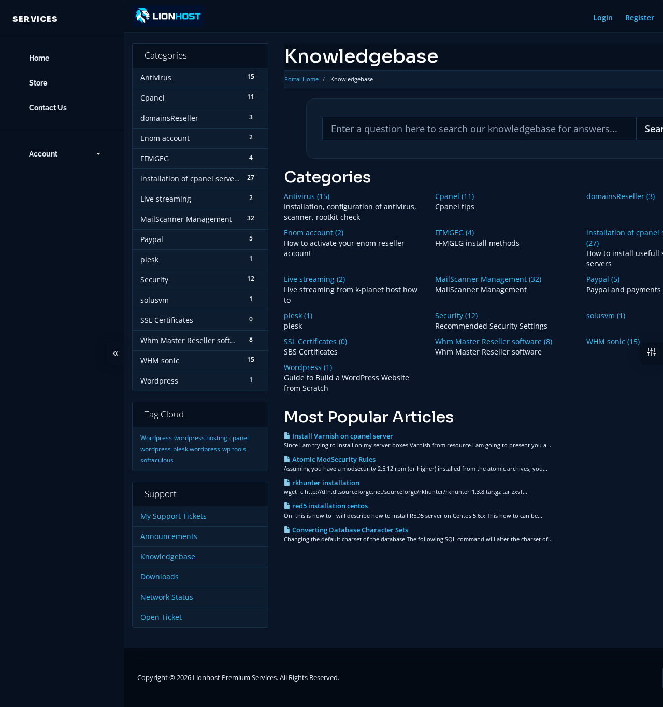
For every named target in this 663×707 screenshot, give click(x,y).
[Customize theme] (651, 353)
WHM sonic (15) (613, 341)
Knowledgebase (167, 556)
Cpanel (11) (454, 196)
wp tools (234, 449)
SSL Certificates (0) (315, 341)
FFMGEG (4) (454, 232)
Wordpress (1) (308, 367)
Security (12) (456, 315)
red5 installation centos (329, 506)
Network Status (166, 597)
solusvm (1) (605, 315)
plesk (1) (298, 315)
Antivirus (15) (306, 196)
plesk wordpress (196, 449)
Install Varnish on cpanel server (342, 436)
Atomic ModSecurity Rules (333, 459)
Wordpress (156, 437)
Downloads (159, 577)
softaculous (157, 460)
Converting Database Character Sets (349, 529)
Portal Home (301, 79)
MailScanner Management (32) (488, 279)
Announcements (168, 536)
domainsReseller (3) (620, 196)
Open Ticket (161, 617)
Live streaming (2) (314, 279)
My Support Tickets (173, 516)
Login (603, 17)
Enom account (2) (313, 232)
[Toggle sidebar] (115, 353)
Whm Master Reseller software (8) (493, 341)
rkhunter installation (325, 482)
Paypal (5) (602, 279)
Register (639, 17)
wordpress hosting (200, 437)
